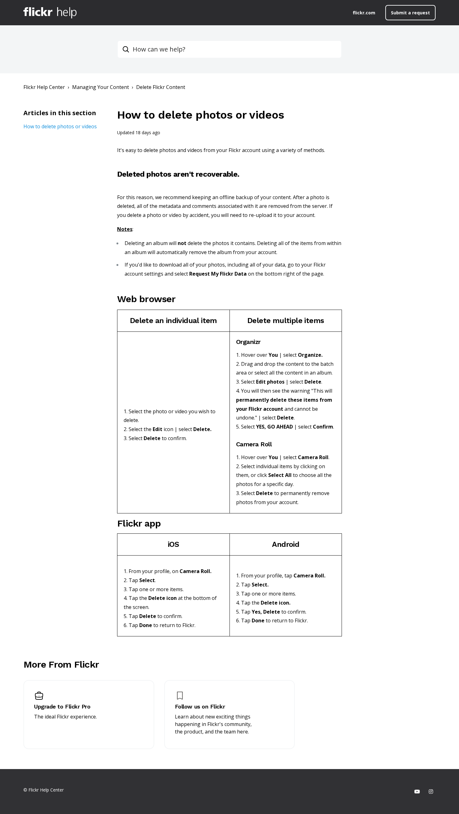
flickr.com (364, 13)
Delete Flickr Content (160, 87)
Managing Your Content (100, 87)
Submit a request (410, 13)
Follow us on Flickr (200, 706)
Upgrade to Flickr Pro (62, 706)
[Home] (49, 12)
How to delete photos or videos (60, 126)
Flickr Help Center (44, 87)
